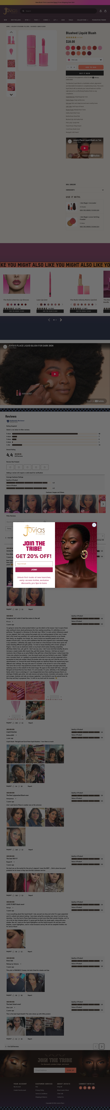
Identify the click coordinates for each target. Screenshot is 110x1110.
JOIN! (34, 569)
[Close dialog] (94, 525)
